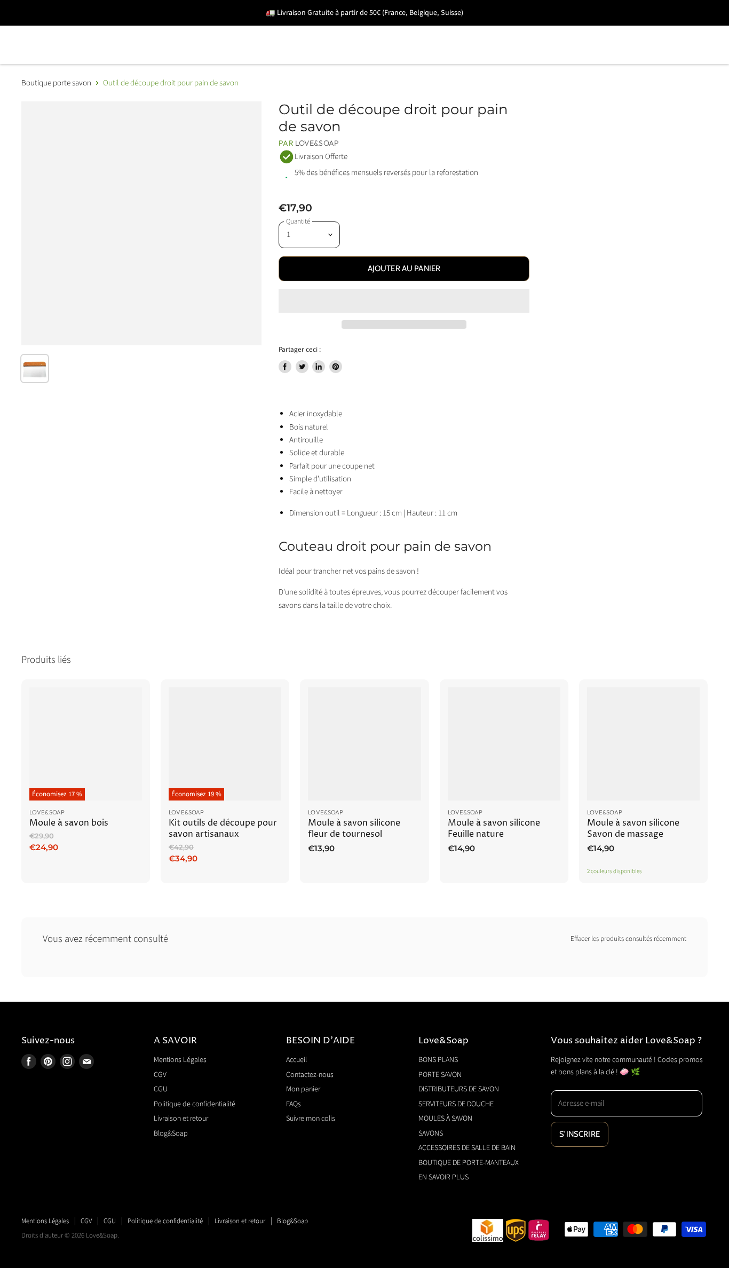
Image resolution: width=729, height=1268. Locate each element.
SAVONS (578, 29)
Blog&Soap (171, 1133)
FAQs (293, 1104)
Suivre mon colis (310, 1118)
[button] (404, 301)
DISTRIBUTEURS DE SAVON (245, 29)
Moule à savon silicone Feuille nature (494, 828)
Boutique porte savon (56, 83)
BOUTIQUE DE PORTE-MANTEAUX (261, 60)
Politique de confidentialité (194, 1104)
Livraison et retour (181, 1118)
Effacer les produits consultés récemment (628, 939)
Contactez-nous (310, 1074)
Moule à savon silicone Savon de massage (633, 828)
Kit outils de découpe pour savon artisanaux (223, 828)
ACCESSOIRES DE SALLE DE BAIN (93, 60)
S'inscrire (579, 1134)
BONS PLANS (50, 29)
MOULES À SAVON (498, 29)
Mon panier (303, 1089)
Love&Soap (317, 143)
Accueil (296, 1060)
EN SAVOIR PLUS (389, 60)
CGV (160, 1074)
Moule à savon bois (68, 823)
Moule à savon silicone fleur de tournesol (354, 828)
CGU (161, 1089)
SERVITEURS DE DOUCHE (381, 29)
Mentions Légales (180, 1060)
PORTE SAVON (133, 29)
